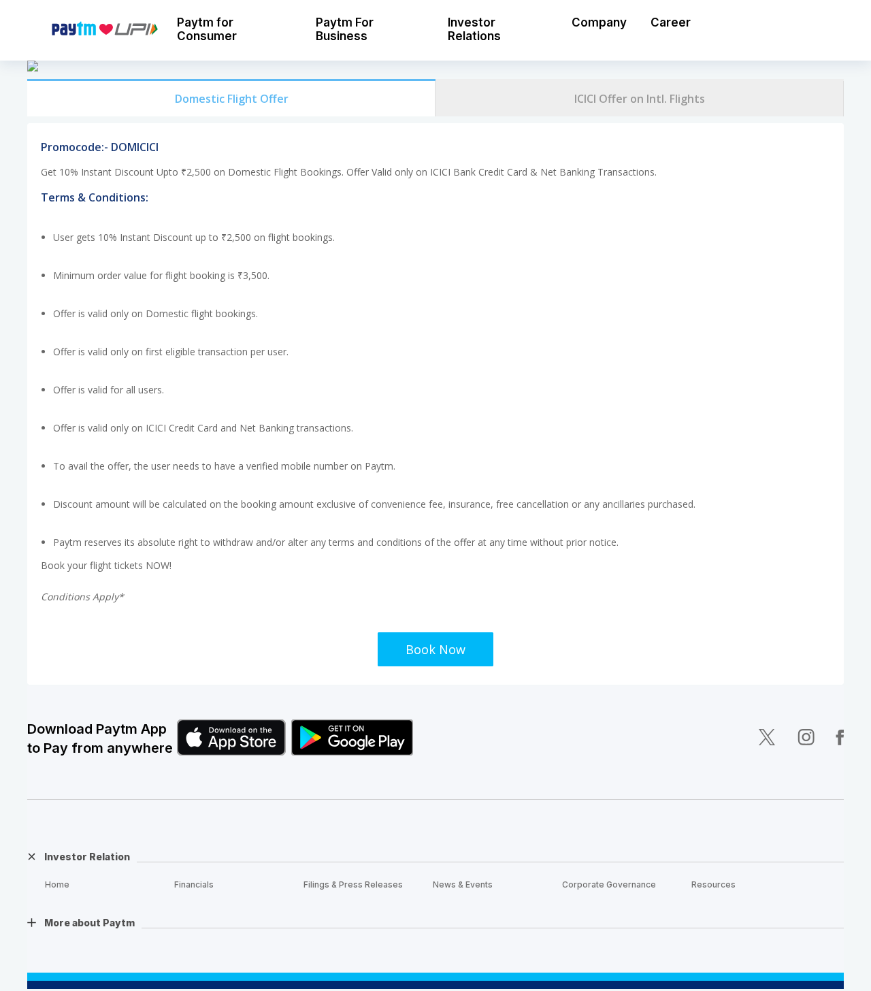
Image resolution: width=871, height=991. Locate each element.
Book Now (435, 649)
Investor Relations (474, 29)
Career (671, 22)
